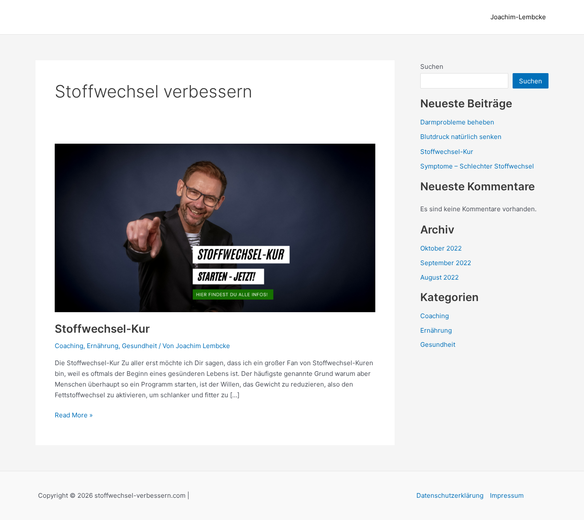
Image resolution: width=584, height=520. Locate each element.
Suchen (431, 66)
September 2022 (445, 263)
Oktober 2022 (441, 248)
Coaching (69, 346)
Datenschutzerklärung (450, 495)
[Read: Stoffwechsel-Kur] (215, 227)
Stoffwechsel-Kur (102, 328)
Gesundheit (139, 346)
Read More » (74, 416)
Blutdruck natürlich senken (460, 137)
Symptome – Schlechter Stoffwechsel (477, 166)
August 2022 (439, 277)
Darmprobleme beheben (457, 122)
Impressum (507, 495)
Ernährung (102, 346)
